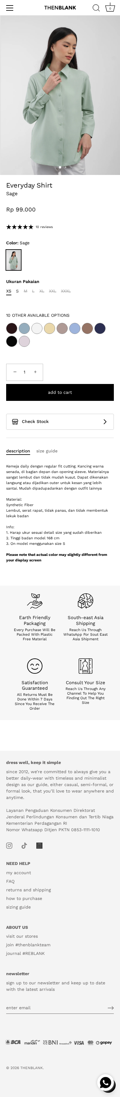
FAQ (10, 881)
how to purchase (24, 898)
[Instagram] (9, 845)
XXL (52, 291)
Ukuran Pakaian (22, 281)
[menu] (10, 8)
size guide (47, 450)
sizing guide (18, 907)
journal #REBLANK (25, 953)
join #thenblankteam (28, 944)
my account (18, 872)
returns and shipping (28, 889)
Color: (18, 242)
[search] (96, 9)
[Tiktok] (24, 845)
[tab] (21, 451)
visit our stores (22, 936)
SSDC (27, 1073)
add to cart (60, 392)
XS (8, 291)
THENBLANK (31, 1068)
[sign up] (111, 1008)
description (18, 450)
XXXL (66, 291)
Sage (13, 260)
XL (41, 291)
